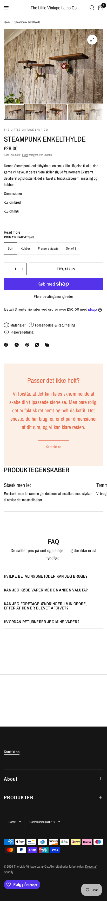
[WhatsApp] (38, 345)
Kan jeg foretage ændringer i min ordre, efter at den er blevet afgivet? (45, 606)
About (10, 778)
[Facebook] (7, 345)
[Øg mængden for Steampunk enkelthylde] (22, 269)
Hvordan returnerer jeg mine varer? (41, 622)
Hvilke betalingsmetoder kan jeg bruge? (46, 576)
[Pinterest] (28, 345)
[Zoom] (92, 40)
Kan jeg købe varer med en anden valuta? (46, 590)
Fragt (25, 155)
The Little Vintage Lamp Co (54, 7)
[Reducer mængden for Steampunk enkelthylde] (8, 269)
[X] (18, 345)
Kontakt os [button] (11, 751)
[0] (99, 8)
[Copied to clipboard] (48, 345)
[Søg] (92, 8)
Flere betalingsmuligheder (53, 296)
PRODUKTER (19, 797)
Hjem (7, 22)
